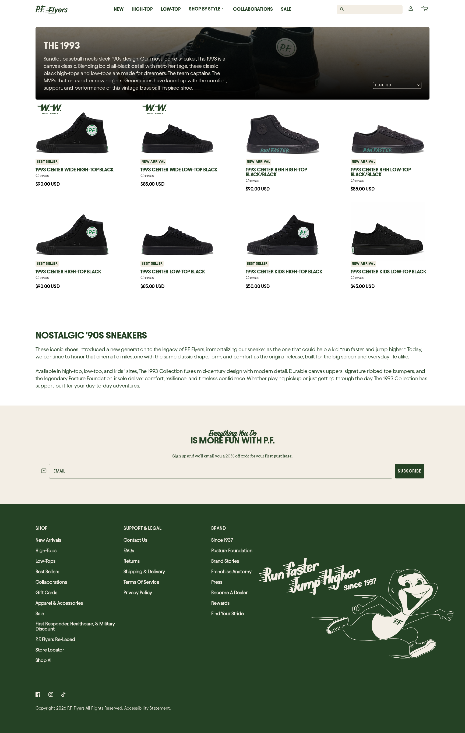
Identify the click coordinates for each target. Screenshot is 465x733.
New (119, 9)
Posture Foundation (231, 550)
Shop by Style (204, 8)
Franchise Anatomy (231, 571)
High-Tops (46, 550)
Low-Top (171, 9)
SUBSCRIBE (409, 471)
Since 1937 (222, 539)
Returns (132, 560)
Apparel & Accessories (59, 602)
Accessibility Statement (147, 708)
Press (216, 581)
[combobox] (373, 9)
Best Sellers (47, 571)
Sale (286, 9)
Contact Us (135, 539)
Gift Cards (46, 592)
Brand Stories (225, 560)
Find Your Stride (227, 613)
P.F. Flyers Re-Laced (55, 639)
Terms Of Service (141, 581)
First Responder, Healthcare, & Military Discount (75, 626)
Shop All (44, 660)
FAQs (129, 550)
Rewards (220, 602)
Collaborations (253, 9)
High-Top (142, 9)
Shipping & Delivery (144, 571)
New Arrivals (48, 539)
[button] (424, 9)
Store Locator (50, 649)
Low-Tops (45, 560)
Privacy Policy (138, 592)
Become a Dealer (229, 592)
